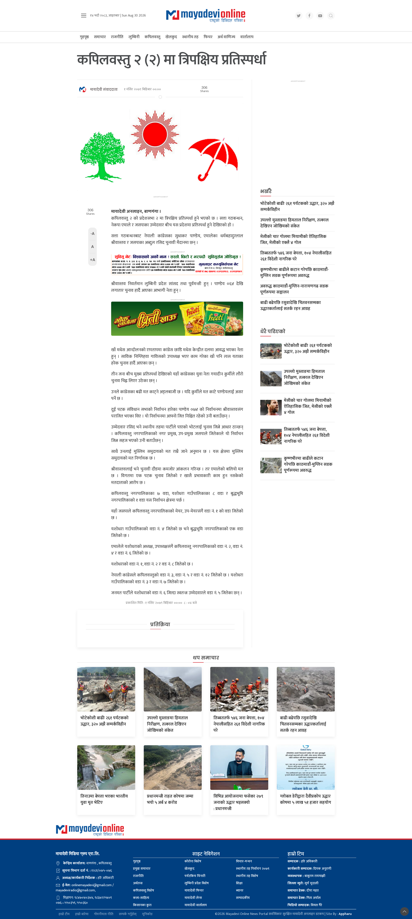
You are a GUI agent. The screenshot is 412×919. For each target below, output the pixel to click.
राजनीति (117, 37)
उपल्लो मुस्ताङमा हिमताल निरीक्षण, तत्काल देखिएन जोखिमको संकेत (294, 223)
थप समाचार (206, 657)
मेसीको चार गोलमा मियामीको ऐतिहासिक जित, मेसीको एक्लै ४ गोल (293, 240)
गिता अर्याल (304, 898)
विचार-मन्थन (244, 861)
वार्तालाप (246, 37)
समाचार (100, 37)
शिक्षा (239, 883)
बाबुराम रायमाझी (306, 876)
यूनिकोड (147, 914)
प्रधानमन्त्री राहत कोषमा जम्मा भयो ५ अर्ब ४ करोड (170, 799)
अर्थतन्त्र (137, 883)
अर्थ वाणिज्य (226, 37)
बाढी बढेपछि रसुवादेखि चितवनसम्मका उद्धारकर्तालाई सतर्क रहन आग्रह (290, 306)
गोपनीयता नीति (103, 914)
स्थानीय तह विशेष (247, 876)
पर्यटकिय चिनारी (195, 876)
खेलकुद (171, 37)
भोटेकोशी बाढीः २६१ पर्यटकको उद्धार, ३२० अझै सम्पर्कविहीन (297, 207)
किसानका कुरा (142, 905)
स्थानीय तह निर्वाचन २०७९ (252, 869)
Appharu (345, 914)
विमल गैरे (305, 905)
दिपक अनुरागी (309, 869)
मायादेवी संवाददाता (104, 89)
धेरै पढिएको (272, 331)
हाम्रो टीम (64, 914)
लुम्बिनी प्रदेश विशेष (197, 883)
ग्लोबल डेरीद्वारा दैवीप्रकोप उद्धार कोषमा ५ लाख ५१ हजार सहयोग (305, 799)
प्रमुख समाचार (141, 869)
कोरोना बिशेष (193, 861)
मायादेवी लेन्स (193, 898)
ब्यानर (239, 890)
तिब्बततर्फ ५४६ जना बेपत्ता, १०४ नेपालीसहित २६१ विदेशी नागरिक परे (296, 256)
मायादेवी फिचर (194, 890)
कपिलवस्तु (152, 37)
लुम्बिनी (134, 37)
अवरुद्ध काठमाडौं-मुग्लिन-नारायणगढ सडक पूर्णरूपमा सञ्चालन (294, 289)
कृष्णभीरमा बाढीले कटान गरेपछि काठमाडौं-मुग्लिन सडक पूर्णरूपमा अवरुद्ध (294, 273)
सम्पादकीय (243, 898)
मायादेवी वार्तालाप (196, 905)
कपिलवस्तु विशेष (143, 890)
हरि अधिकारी (302, 861)
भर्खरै (266, 191)
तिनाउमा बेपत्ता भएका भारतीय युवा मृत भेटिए (104, 799)
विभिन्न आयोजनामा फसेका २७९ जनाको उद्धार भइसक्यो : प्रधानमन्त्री (238, 802)
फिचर (208, 37)
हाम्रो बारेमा (81, 914)
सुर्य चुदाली (303, 883)
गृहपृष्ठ (84, 37)
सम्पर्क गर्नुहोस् (127, 914)
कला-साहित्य (141, 898)
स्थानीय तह (190, 37)
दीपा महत (303, 890)
